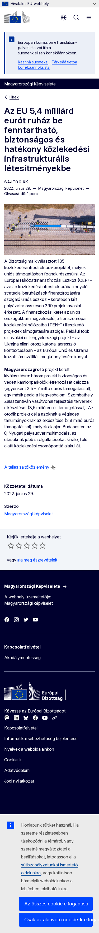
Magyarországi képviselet (28, 513)
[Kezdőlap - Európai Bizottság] (17, 17)
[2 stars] (15, 545)
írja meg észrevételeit (37, 560)
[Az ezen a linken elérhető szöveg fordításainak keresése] (53, 467)
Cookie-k (13, 759)
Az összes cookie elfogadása (56, 903)
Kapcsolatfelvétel (20, 728)
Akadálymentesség (22, 657)
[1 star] (11, 545)
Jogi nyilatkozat (19, 781)
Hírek (14, 97)
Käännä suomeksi (33, 62)
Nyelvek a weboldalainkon (29, 749)
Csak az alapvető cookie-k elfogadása (58, 919)
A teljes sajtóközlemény (26, 467)
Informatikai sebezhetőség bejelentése (41, 738)
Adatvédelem (17, 770)
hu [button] (63, 17)
